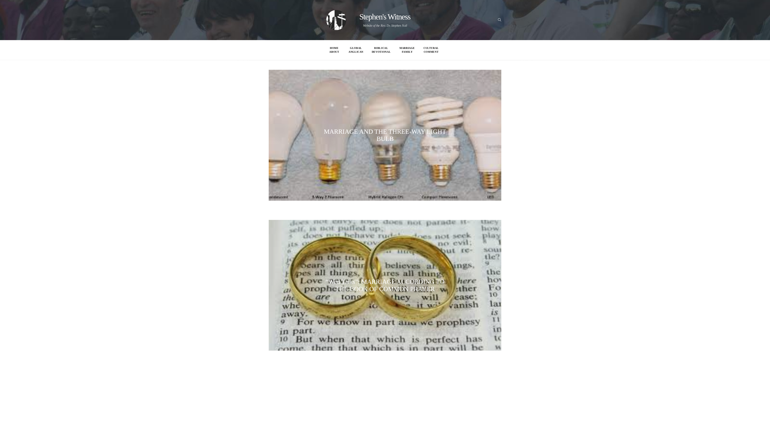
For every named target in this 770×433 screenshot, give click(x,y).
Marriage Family (407, 50)
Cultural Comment (431, 50)
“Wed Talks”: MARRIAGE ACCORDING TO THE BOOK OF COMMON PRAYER (385, 285)
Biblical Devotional (381, 50)
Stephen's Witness (384, 17)
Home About (334, 50)
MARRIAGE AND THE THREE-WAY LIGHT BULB (385, 135)
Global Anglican (356, 50)
